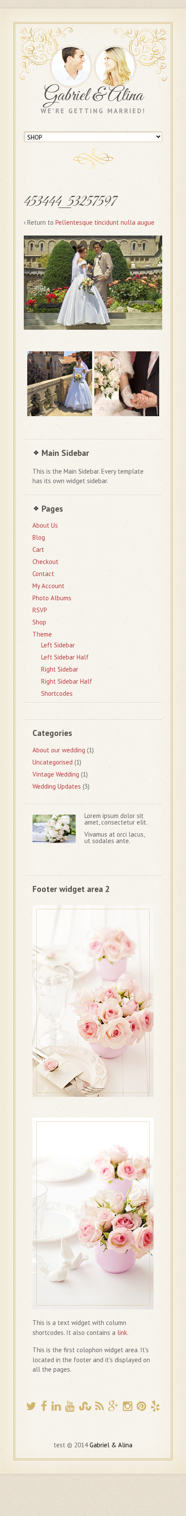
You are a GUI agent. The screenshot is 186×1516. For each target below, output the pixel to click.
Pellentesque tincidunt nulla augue (104, 222)
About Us (45, 525)
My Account (48, 586)
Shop (39, 622)
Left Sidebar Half (65, 657)
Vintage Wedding (55, 774)
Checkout (45, 561)
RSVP (39, 610)
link (122, 1332)
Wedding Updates (56, 786)
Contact (43, 574)
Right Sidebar (59, 669)
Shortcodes (57, 693)
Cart (38, 549)
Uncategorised (52, 762)
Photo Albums (51, 598)
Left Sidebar (58, 645)
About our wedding (58, 750)
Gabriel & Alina (93, 96)
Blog (38, 537)
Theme (42, 634)
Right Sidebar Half (66, 681)
